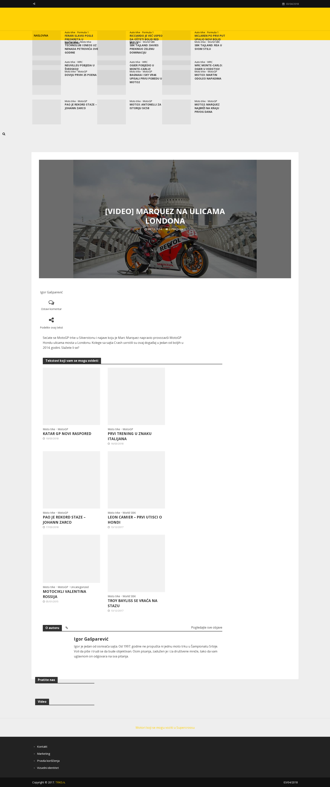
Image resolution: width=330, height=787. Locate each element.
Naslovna (41, 35)
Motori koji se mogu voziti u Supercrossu (165, 727)
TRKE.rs (60, 782)
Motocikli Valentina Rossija (64, 594)
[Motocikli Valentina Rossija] (71, 558)
